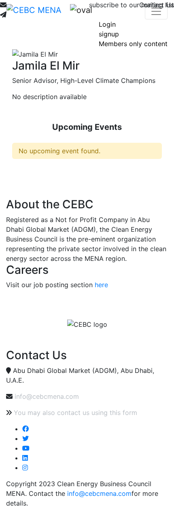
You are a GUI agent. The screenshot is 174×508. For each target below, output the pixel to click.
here (101, 285)
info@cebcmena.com (47, 396)
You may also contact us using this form (75, 413)
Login (107, 24)
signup (109, 34)
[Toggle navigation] (156, 11)
